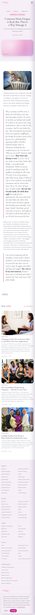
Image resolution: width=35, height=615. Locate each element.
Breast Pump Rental (22, 484)
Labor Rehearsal (5, 490)
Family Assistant (22, 528)
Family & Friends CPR (6, 482)
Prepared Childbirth (5, 471)
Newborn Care (4, 476)
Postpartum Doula (5, 534)
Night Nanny (4, 531)
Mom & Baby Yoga (22, 514)
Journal (15, 11)
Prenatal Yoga (21, 476)
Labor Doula (4, 492)
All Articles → (29, 306)
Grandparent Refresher (6, 514)
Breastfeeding (4, 479)
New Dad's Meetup (5, 487)
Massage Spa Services (23, 545)
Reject (6, 610)
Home (8, 11)
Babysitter (20, 536)
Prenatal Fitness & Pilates (24, 479)
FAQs (19, 553)
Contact (20, 556)
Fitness (19, 474)
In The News (4, 558)
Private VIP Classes (22, 471)
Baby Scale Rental (22, 487)
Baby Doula (4, 528)
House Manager (21, 534)
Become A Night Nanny (6, 578)
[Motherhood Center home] (5, 2)
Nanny (19, 526)
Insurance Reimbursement (24, 558)
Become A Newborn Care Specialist (9, 580)
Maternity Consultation (23, 468)
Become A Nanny (5, 572)
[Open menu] (32, 2)
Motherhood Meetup (6, 484)
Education (3, 468)
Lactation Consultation (23, 482)
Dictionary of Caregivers (7, 548)
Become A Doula (5, 575)
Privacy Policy (21, 607)
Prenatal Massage (22, 492)
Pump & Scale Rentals (23, 550)
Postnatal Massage (22, 517)
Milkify (19, 490)
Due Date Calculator (6, 550)
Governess (20, 531)
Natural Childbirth (5, 474)
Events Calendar (5, 556)
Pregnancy (24, 11)
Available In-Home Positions (7, 567)
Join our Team (4, 570)
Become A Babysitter (6, 583)
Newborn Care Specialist (7, 526)
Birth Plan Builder (5, 553)
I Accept (13, 610)
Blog (2, 545)
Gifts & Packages (22, 548)
